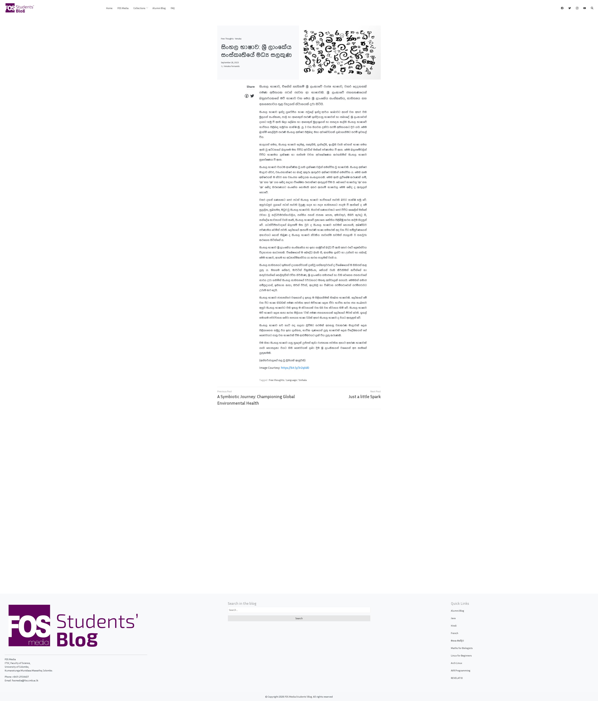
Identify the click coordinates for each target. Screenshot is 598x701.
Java (453, 618)
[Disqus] (299, 456)
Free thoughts (276, 380)
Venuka (238, 39)
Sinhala (303, 380)
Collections (139, 8)
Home (109, 8)
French (454, 633)
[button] (592, 8)
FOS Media (122, 8)
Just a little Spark (365, 396)
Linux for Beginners (461, 655)
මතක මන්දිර (457, 640)
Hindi (454, 625)
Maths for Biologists (462, 648)
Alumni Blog (159, 8)
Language (291, 380)
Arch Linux (456, 663)
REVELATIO (457, 678)
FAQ (173, 8)
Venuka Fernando (232, 66)
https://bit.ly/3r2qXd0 (295, 367)
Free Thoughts (227, 39)
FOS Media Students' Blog (298, 696)
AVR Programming (460, 670)
